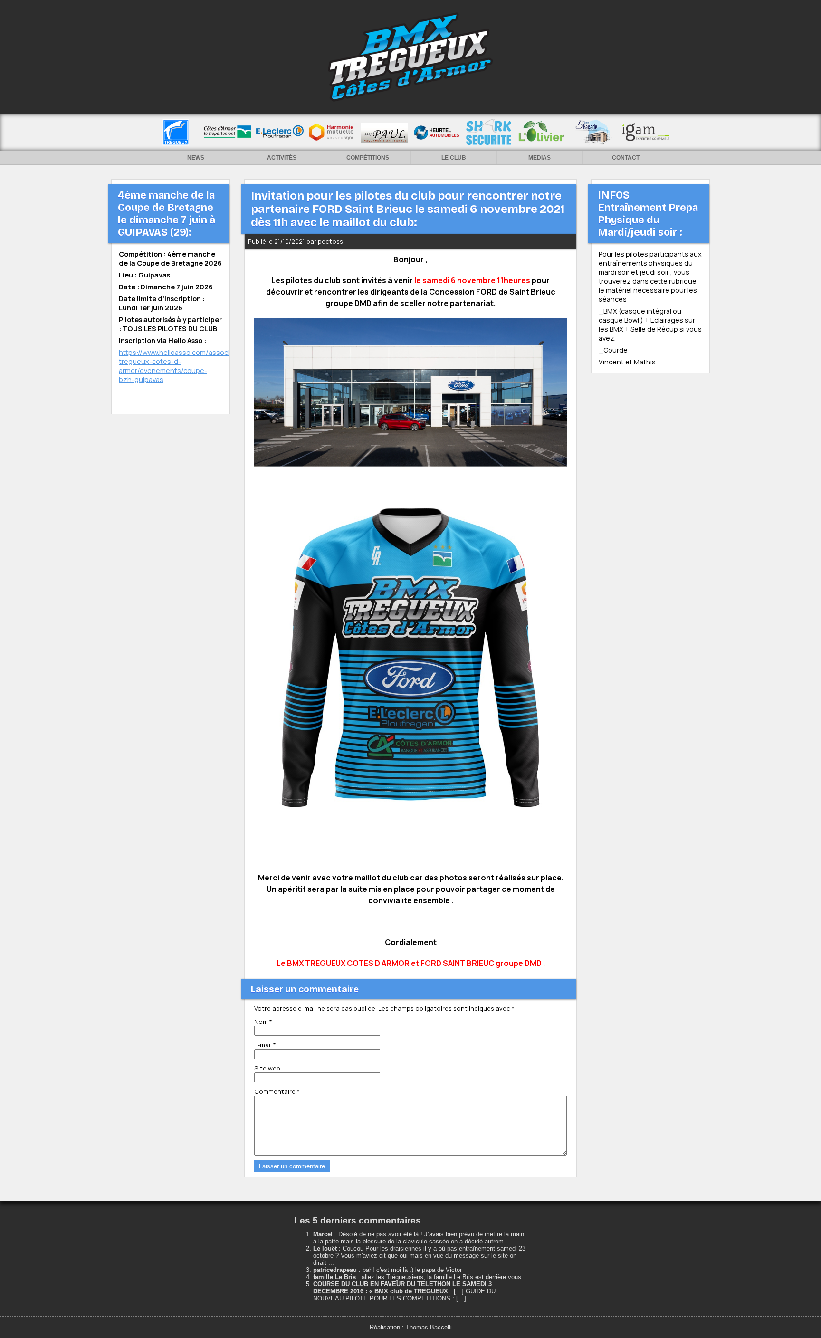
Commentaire (277, 1091)
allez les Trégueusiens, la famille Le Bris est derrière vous (441, 1277)
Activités (281, 157)
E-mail (265, 1045)
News (195, 157)
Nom (263, 1021)
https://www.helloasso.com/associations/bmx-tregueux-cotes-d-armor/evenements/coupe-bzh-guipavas (194, 366)
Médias (539, 157)
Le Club (453, 157)
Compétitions (367, 157)
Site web (267, 1068)
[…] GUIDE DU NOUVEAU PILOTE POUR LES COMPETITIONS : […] (404, 1295)
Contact (626, 157)
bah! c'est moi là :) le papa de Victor (412, 1269)
